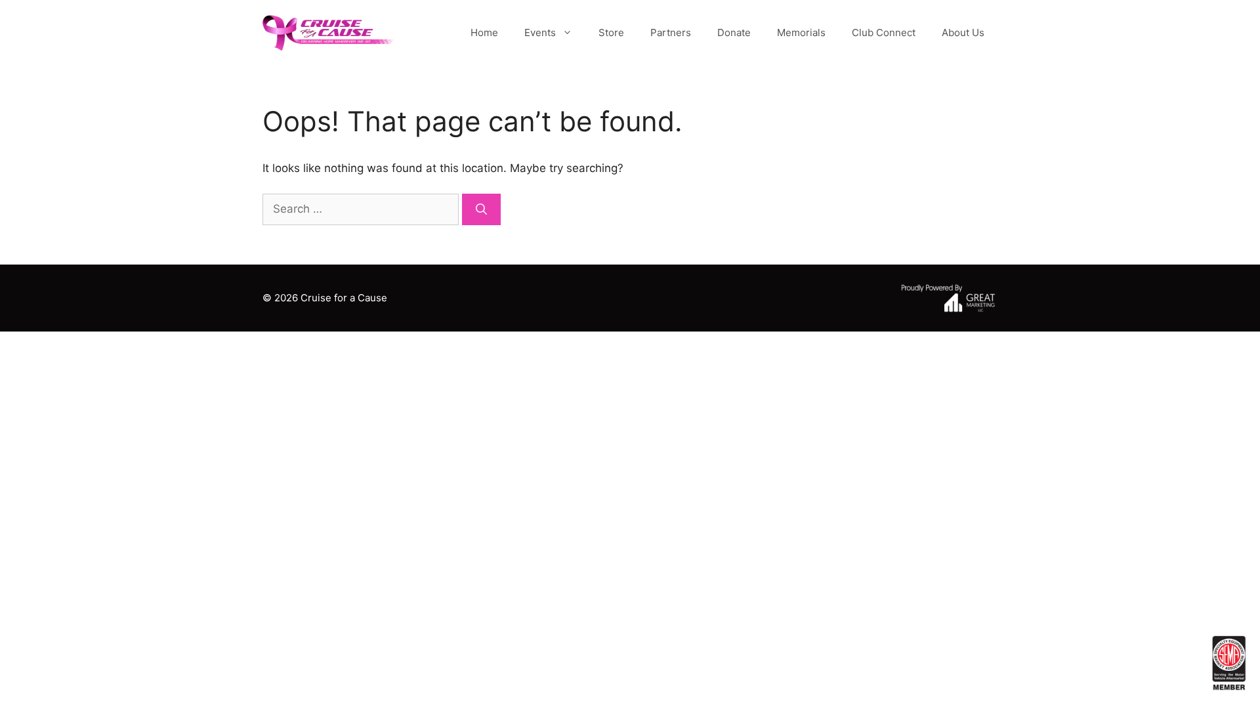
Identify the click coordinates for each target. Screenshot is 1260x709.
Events (540, 32)
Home (484, 32)
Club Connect (883, 32)
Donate (734, 32)
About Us (963, 32)
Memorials (801, 32)
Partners (670, 32)
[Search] (481, 209)
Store (611, 32)
